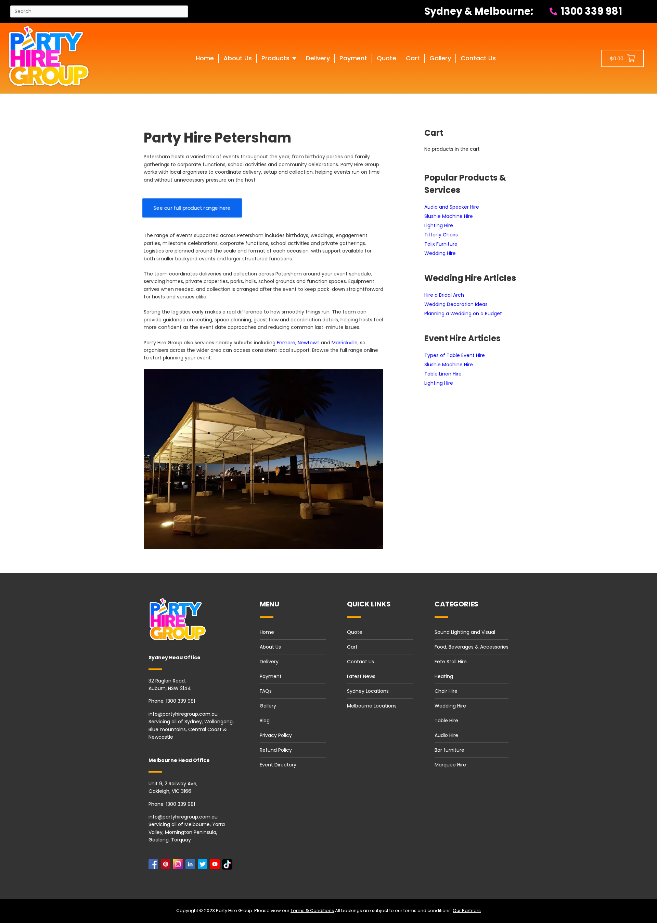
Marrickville (345, 342)
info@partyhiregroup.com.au (183, 714)
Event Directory (278, 764)
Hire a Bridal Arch (444, 295)
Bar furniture (449, 750)
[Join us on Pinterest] (167, 866)
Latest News (361, 676)
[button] (278, 65)
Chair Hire (446, 691)
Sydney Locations (368, 691)
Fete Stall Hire (451, 661)
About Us (270, 646)
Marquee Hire (450, 764)
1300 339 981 (590, 11)
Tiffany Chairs (441, 234)
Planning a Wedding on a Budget (463, 313)
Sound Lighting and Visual (465, 632)
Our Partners (467, 910)
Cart (352, 646)
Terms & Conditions (312, 910)
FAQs (266, 691)
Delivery (269, 661)
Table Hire (446, 720)
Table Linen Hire (443, 373)
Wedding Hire (440, 253)
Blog (265, 720)
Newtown (309, 342)
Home (267, 632)
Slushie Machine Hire (448, 216)
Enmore (286, 342)
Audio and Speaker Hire (451, 207)
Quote (354, 632)
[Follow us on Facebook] (155, 866)
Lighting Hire (438, 225)
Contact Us (360, 661)
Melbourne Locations (372, 705)
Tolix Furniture (441, 244)
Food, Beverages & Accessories (471, 646)
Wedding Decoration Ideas (456, 304)
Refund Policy (276, 750)
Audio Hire (446, 735)
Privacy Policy (276, 735)
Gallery (268, 705)
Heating (444, 676)
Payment (271, 676)
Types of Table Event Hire (454, 355)
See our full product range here (192, 208)
